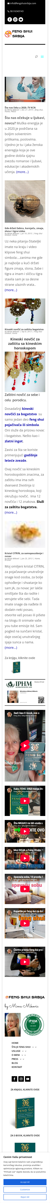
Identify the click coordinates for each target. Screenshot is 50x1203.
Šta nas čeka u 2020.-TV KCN (20, 107)
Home (7, 111)
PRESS (13, 111)
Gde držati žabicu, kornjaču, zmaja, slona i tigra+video (24, 230)
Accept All (25, 1182)
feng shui (39, 109)
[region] (25, 1177)
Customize (25, 1189)
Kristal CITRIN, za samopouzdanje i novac (24, 555)
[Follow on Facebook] (10, 19)
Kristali (8, 560)
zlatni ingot (14, 441)
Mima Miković (13, 109)
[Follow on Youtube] (21, 19)
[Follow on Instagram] (15, 19)
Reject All (25, 1197)
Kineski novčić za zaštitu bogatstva (24, 329)
